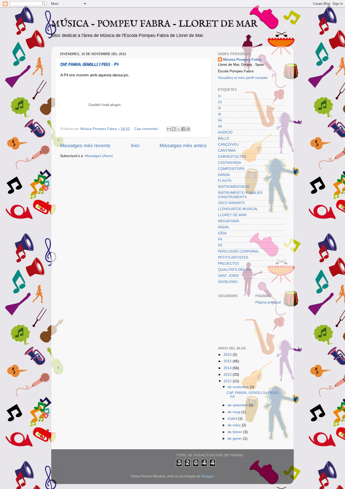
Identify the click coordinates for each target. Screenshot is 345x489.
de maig (234, 412)
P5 (220, 245)
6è (220, 126)
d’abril (233, 418)
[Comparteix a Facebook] (183, 128)
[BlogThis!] (173, 128)
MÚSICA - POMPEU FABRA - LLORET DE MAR (154, 24)
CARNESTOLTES (232, 157)
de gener (235, 438)
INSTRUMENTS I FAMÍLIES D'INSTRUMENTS (240, 195)
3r (219, 108)
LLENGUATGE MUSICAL (238, 209)
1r (219, 96)
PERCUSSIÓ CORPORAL (238, 251)
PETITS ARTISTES (233, 257)
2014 (228, 368)
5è (220, 120)
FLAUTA (224, 181)
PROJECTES (228, 263)
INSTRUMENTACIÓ (234, 187)
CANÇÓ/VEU (228, 144)
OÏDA (222, 233)
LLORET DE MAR (232, 215)
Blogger (208, 476)
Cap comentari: (147, 129)
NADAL (224, 227)
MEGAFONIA (228, 221)
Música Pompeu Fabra (242, 59)
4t (219, 114)
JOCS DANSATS (231, 203)
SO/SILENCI (228, 282)
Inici (135, 145)
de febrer (235, 432)
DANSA (224, 175)
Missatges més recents (85, 145)
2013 (228, 374)
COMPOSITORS (231, 169)
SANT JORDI (228, 276)
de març (235, 425)
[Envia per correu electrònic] (168, 128)
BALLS (223, 138)
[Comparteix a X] (178, 128)
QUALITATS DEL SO (234, 270)
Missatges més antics (183, 145)
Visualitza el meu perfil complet (242, 78)
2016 (228, 355)
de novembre (239, 387)
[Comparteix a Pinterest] (188, 128)
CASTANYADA (229, 163)
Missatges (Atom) (99, 156)
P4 (220, 239)
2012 (228, 381)
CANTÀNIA (227, 150)
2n (220, 102)
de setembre (238, 405)
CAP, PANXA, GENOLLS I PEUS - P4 (89, 64)
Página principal (268, 302)
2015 (228, 361)
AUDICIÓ (225, 132)
